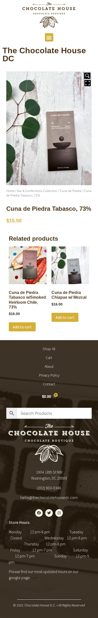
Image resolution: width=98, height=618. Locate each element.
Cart (49, 357)
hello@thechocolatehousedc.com (49, 497)
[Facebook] (39, 513)
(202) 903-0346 (49, 487)
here (34, 577)
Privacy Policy (49, 375)
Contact (49, 384)
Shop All (49, 348)
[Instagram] (59, 513)
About (49, 366)
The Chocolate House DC (44, 54)
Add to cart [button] (22, 326)
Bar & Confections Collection (37, 191)
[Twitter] (49, 513)
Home (10, 191)
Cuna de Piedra (70, 191)
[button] (49, 37)
